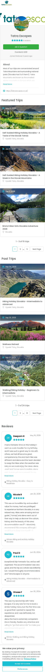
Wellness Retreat (11, 344)
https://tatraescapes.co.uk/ (17, 91)
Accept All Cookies (22, 664)
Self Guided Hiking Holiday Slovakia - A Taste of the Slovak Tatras (21, 134)
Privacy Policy (30, 659)
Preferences (22, 669)
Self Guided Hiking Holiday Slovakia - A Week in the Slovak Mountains (21, 177)
